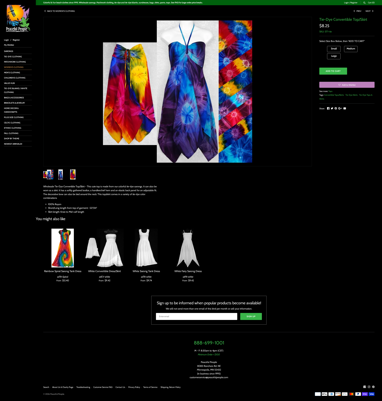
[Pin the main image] (336, 108)
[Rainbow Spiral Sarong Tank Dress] (62, 248)
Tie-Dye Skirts (351, 95)
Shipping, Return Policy (171, 387)
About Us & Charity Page (62, 387)
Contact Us (120, 387)
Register (353, 2)
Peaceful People (57, 394)
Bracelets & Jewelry (14, 103)
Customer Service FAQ (102, 387)
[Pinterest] (373, 387)
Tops (330, 91)
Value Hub (9, 83)
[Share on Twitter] (332, 108)
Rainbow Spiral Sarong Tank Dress (62, 271)
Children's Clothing (14, 78)
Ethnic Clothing (12, 128)
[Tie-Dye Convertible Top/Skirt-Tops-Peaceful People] (177, 91)
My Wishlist (9, 45)
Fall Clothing (11, 133)
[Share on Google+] (340, 108)
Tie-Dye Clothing (13, 56)
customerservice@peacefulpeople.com (209, 377)
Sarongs (8, 51)
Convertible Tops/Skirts (334, 95)
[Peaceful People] (18, 18)
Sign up (251, 316)
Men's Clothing (12, 72)
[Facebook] (364, 387)
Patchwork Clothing (15, 62)
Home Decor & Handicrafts (11, 110)
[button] (347, 85)
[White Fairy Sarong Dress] (188, 248)
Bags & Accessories (14, 97)
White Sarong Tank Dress (146, 271)
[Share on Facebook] (328, 108)
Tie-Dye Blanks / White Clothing (15, 90)
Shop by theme (11, 138)
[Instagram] (369, 387)
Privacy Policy (134, 387)
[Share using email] (344, 108)
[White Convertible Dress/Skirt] (104, 248)
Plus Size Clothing (14, 117)
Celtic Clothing (12, 122)
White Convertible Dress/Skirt (104, 271)
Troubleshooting (83, 387)
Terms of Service (150, 387)
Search (46, 387)
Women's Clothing (13, 67)
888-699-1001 (209, 343)
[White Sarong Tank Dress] (146, 248)
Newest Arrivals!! (13, 144)
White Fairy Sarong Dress (188, 271)
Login (346, 2)
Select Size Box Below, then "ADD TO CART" (342, 41)
